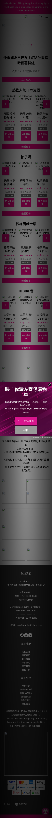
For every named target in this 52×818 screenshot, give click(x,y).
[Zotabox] (50, 433)
